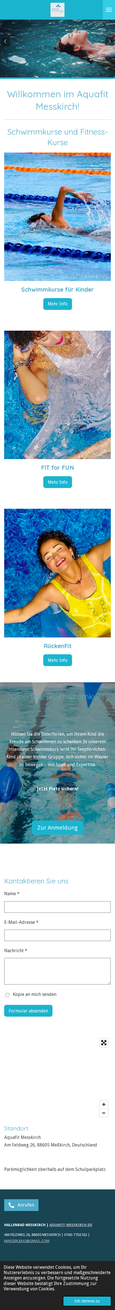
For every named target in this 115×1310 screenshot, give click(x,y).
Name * (12, 893)
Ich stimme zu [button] (87, 1301)
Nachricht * (15, 950)
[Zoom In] (104, 1104)
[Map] (57, 1078)
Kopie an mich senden (34, 994)
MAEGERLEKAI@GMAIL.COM (26, 1241)
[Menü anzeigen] (109, 10)
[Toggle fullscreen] (104, 1043)
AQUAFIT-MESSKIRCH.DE (70, 1225)
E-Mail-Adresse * (21, 922)
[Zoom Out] (104, 1113)
